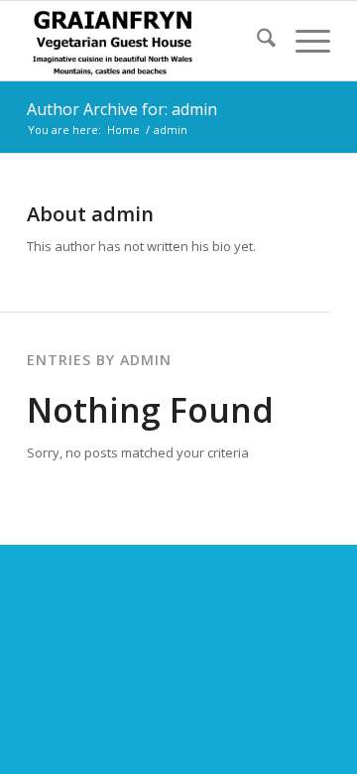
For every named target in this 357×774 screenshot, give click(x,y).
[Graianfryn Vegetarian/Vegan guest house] (148, 40)
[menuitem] (256, 40)
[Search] (256, 40)
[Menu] (303, 40)
